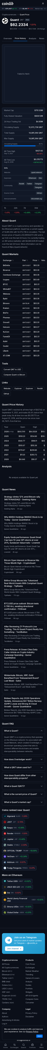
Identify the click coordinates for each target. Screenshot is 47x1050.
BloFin (5, 313)
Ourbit (5, 346)
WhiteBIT (7, 289)
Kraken (6, 308)
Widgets (29, 992)
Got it (39, 1036)
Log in (4, 1023)
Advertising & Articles (10, 1020)
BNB (6, 981)
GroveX (6, 322)
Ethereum (8, 975)
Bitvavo (6, 303)
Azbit (5, 341)
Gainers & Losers (32, 978)
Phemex (6, 317)
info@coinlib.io (23, 1040)
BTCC (5, 284)
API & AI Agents (32, 995)
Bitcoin (7, 971)
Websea (6, 294)
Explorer (18, 388)
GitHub (39, 193)
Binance (6, 270)
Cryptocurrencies (9, 15)
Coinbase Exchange (11, 275)
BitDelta (6, 265)
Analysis (32, 38)
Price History (20, 38)
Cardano (8, 1003)
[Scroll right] (45, 8)
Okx (40, 178)
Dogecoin (9, 995)
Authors (5, 1017)
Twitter (29, 184)
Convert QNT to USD (12, 369)
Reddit (21, 184)
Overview (8, 38)
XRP (6, 992)
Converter (30, 1003)
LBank (5, 351)
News (41, 38)
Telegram (38, 184)
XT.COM (6, 355)
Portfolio (29, 989)
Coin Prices (30, 964)
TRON (7, 999)
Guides (28, 985)
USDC (7, 989)
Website (7, 388)
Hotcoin (6, 327)
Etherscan (32, 178)
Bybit (5, 299)
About (4, 1013)
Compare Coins (32, 999)
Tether (7, 978)
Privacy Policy (31, 1013)
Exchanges (30, 967)
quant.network (36, 172)
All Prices (6, 964)
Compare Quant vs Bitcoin (14, 375)
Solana (7, 985)
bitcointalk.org (36, 199)
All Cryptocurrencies (10, 967)
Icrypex (6, 279)
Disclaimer (30, 1017)
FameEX (6, 337)
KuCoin (6, 332)
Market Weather (32, 971)
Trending (29, 975)
